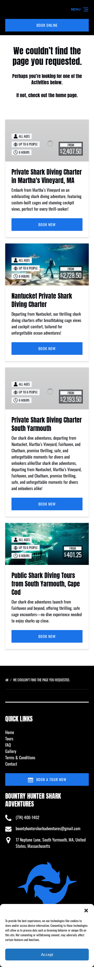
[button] (86, 910)
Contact (11, 764)
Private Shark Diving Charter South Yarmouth (46, 424)
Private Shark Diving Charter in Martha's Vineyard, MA (46, 176)
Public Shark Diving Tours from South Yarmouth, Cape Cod (45, 584)
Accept (47, 954)
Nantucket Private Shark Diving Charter (41, 300)
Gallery (10, 751)
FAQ (8, 745)
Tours (9, 738)
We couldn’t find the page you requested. (41, 679)
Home (9, 732)
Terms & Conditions (20, 757)
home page (66, 95)
